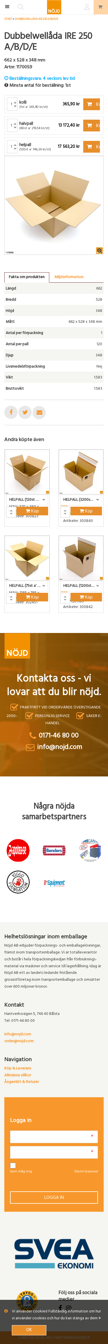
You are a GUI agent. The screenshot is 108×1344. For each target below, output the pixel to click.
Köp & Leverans (17, 1069)
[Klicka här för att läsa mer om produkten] (27, 472)
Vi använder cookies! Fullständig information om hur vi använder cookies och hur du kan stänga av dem (56, 1315)
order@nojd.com (19, 1041)
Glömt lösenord (86, 1172)
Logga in (54, 1198)
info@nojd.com (17, 1034)
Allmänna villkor (17, 1075)
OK (29, 1330)
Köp (97, 105)
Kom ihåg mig (21, 1172)
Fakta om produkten (27, 277)
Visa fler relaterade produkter (38, 628)
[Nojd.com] (54, 7)
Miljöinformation (69, 277)
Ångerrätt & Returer (21, 1082)
